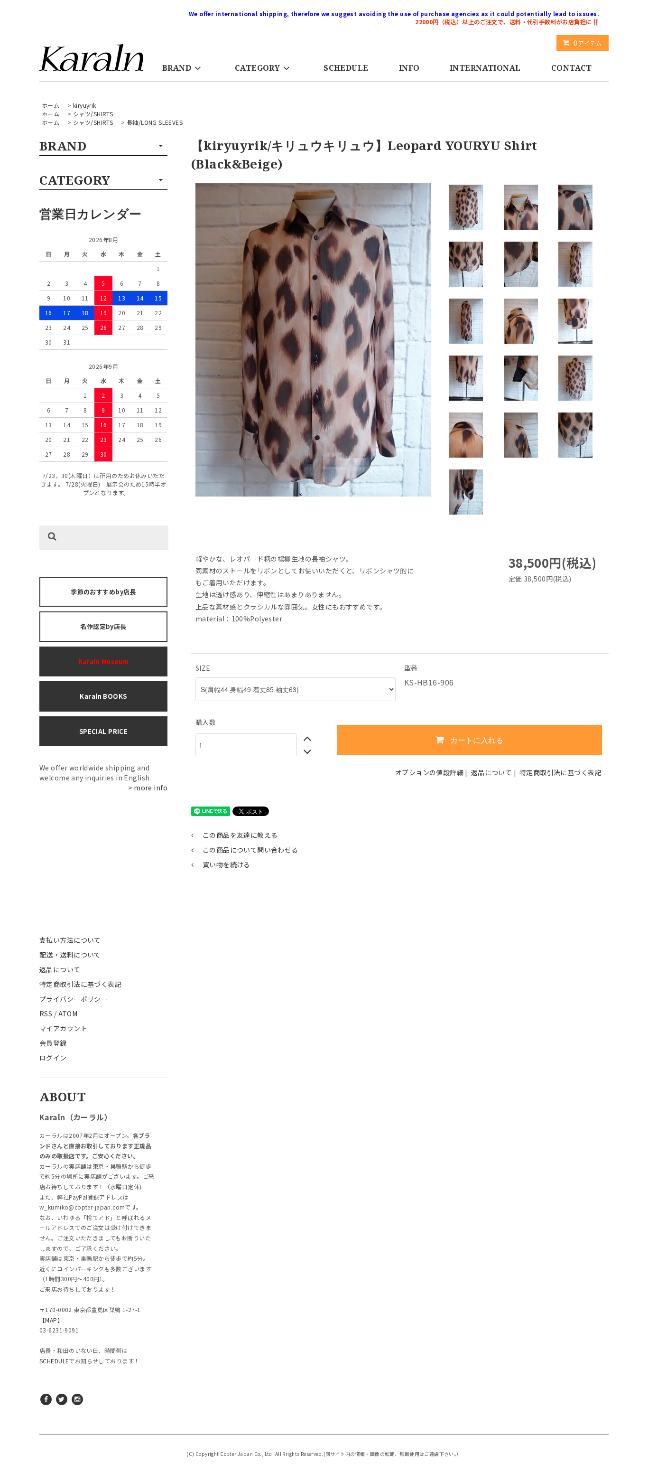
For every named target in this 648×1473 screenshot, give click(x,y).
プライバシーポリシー (73, 999)
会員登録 (53, 1043)
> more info (147, 787)
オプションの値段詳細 (429, 772)
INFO (409, 68)
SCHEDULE (346, 68)
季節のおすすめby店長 (103, 591)
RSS (45, 1013)
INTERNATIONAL (485, 68)
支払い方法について (70, 940)
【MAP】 (51, 1320)
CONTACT (571, 68)
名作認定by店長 (103, 626)
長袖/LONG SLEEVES (155, 122)
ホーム (50, 105)
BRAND (176, 68)
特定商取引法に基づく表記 (80, 984)
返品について (60, 969)
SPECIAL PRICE (103, 731)
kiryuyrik (84, 105)
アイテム (588, 42)
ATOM (68, 1013)
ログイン (53, 1057)
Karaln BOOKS (103, 696)
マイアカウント (63, 1028)
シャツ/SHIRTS (93, 114)
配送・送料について (70, 954)
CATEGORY (257, 68)
